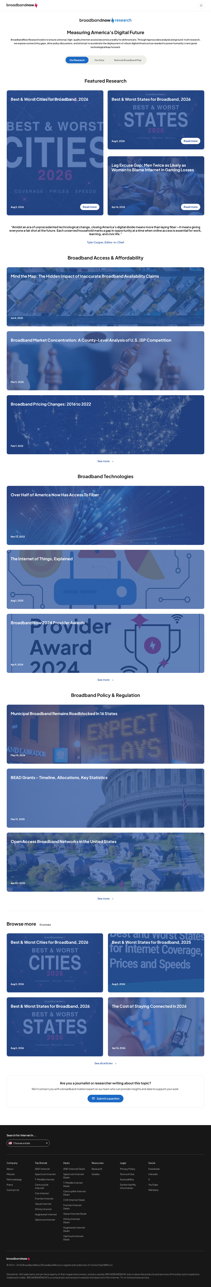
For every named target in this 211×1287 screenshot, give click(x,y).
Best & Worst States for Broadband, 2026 (151, 99)
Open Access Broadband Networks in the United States (63, 841)
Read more (90, 207)
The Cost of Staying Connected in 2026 (149, 1006)
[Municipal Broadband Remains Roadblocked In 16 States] (105, 762)
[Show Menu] (201, 5)
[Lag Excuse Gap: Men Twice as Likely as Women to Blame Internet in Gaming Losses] (156, 214)
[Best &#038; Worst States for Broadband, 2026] (156, 148)
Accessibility (127, 1179)
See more (103, 461)
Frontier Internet (44, 1198)
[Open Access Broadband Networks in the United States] (105, 890)
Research (97, 1168)
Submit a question (108, 1098)
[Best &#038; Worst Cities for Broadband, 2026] (55, 214)
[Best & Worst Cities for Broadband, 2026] (55, 991)
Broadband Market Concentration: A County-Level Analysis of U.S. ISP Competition (91, 340)
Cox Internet (42, 1193)
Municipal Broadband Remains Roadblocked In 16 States (64, 713)
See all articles (103, 1063)
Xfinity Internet (43, 1209)
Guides (96, 1174)
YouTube (153, 1184)
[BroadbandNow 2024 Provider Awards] (105, 672)
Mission (11, 1174)
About (10, 1168)
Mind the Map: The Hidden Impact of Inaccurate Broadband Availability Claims (85, 276)
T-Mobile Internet (44, 1179)
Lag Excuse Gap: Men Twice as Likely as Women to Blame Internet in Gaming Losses (153, 167)
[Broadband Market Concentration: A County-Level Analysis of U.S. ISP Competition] (105, 389)
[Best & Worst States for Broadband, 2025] (156, 991)
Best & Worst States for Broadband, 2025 (151, 942)
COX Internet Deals (74, 1199)
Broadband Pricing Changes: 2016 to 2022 (51, 404)
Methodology (14, 1179)
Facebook (154, 1168)
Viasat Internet (43, 1203)
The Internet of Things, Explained (42, 558)
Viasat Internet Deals (74, 1213)
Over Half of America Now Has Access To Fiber (55, 494)
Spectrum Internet (45, 1174)
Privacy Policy (127, 1168)
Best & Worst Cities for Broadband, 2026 (49, 99)
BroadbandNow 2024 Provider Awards (48, 622)
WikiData (153, 1189)
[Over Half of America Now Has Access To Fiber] (105, 544)
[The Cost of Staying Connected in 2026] (156, 1055)
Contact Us (13, 1189)
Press (10, 1184)
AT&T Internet (42, 1168)
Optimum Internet (45, 1219)
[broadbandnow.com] (22, 5)
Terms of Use (127, 1174)
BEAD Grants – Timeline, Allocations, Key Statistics (59, 777)
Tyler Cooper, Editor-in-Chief (105, 242)
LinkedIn (153, 1174)
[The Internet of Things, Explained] (105, 608)
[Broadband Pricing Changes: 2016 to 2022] (105, 453)
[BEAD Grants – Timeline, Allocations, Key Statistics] (105, 826)
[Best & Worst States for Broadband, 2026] (55, 1055)
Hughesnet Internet (46, 1214)
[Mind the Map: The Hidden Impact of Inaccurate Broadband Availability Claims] (105, 325)
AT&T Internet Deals (74, 1168)
